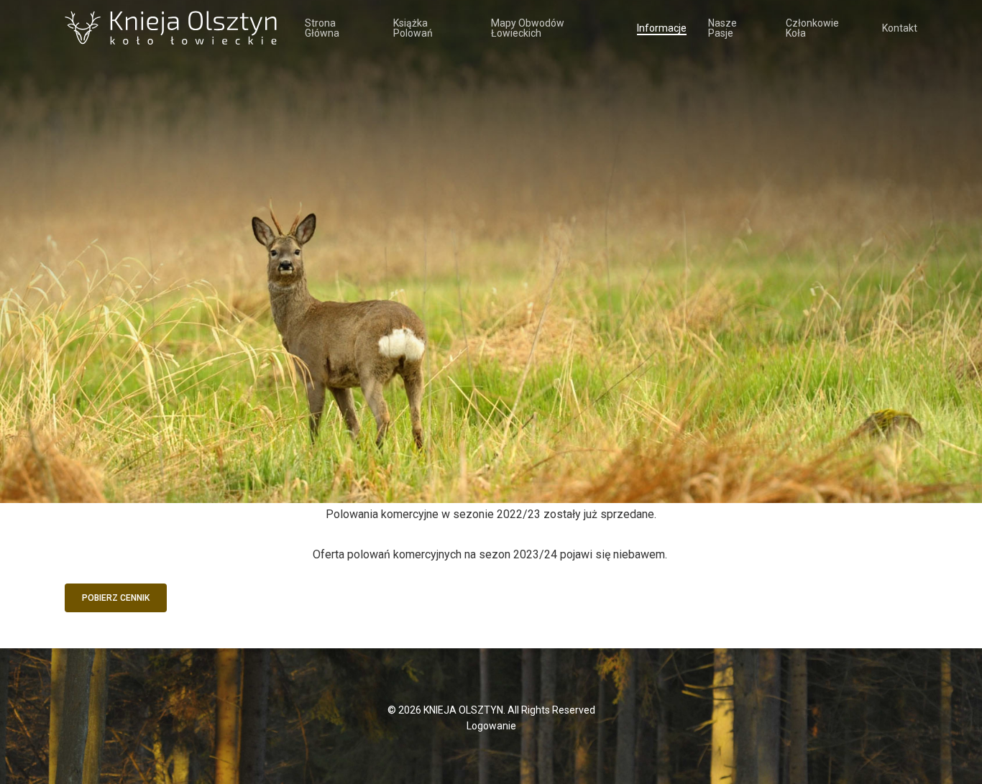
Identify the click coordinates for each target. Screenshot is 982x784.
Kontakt (899, 28)
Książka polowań (413, 28)
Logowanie (491, 726)
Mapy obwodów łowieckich (527, 28)
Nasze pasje (722, 28)
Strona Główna (322, 28)
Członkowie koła (812, 28)
